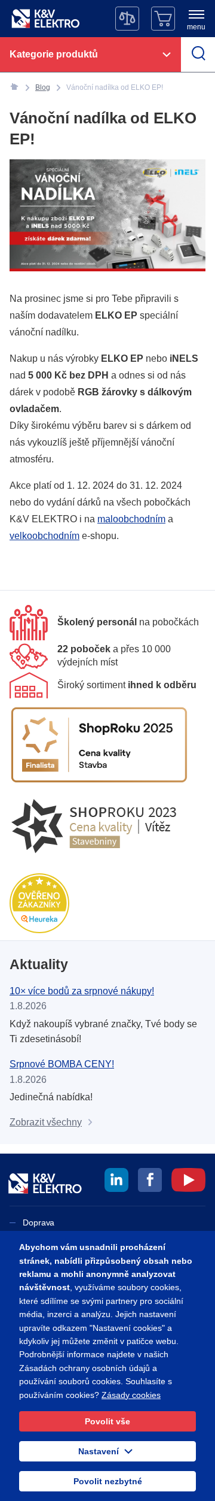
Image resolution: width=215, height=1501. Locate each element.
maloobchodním (131, 519)
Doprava (38, 1222)
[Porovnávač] (127, 19)
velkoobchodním (44, 536)
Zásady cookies (131, 1395)
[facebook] (150, 1182)
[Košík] (163, 19)
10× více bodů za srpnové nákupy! (82, 991)
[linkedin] (116, 1182)
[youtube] (188, 1182)
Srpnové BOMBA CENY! (62, 1064)
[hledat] (198, 54)
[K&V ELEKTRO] (45, 18)
